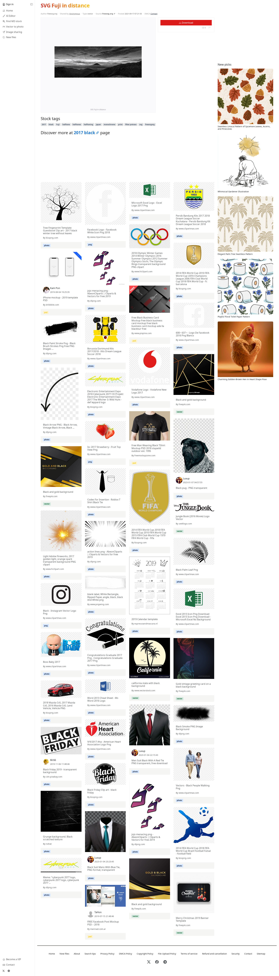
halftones (77, 124)
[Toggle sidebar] (31, 4)
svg (140, 124)
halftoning (88, 124)
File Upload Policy (167, 953)
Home (52, 953)
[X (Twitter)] (3, 970)
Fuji (58, 124)
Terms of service (189, 953)
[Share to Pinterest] (138, 102)
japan (98, 124)
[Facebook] (157, 962)
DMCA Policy (125, 953)
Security (235, 953)
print (120, 124)
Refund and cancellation (214, 953)
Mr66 (53, 760)
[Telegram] (8, 970)
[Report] (209, 27)
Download (187, 22)
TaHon (98, 912)
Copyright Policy (145, 953)
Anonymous (74, 13)
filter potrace (130, 124)
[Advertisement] (127, 159)
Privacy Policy (107, 953)
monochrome (109, 124)
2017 (44, 124)
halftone (66, 124)
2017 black (84, 132)
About (77, 953)
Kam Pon (55, 288)
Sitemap (261, 953)
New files (64, 953)
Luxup (186, 478)
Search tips (90, 953)
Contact (154, 13)
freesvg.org (107, 13)
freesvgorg (150, 124)
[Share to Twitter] (128, 102)
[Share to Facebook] (133, 102)
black (51, 124)
